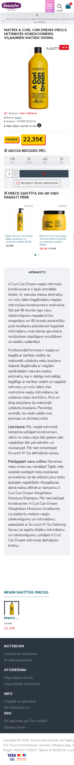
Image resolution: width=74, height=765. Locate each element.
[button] (35, 255)
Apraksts (37, 272)
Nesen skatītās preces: (26, 592)
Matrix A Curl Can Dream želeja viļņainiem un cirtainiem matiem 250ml (19, 239)
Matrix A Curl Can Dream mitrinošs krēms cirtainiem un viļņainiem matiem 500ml (53, 240)
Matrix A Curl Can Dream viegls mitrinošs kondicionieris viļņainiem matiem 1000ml (11, 618)
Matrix (18, 117)
